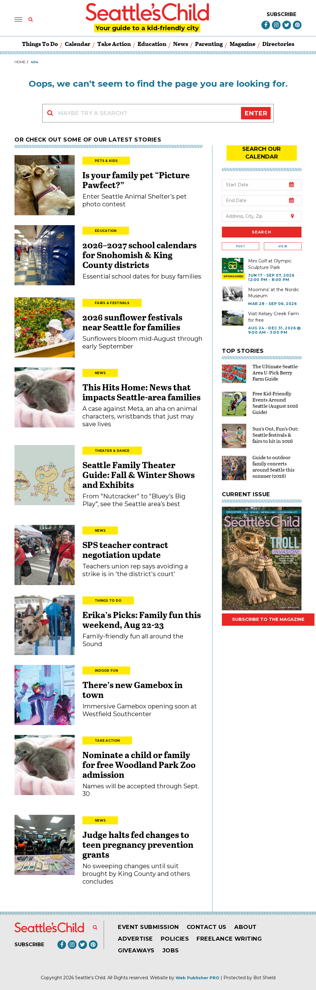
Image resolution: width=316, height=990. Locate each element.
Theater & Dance (112, 451)
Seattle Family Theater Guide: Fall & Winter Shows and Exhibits (138, 475)
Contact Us (207, 927)
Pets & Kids (106, 161)
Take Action (114, 43)
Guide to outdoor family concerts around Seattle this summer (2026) (273, 466)
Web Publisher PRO (197, 977)
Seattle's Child (90, 977)
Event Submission (148, 927)
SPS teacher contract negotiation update (125, 549)
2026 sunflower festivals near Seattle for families (132, 322)
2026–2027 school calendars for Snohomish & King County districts (139, 255)
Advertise (135, 938)
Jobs (170, 950)
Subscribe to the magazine (268, 619)
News (180, 43)
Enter (255, 113)
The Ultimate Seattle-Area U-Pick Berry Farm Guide (275, 372)
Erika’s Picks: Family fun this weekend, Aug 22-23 (141, 619)
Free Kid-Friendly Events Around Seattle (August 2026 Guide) (275, 402)
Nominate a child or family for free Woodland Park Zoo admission (139, 765)
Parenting (209, 43)
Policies (175, 938)
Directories (278, 43)
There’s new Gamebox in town (132, 690)
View (282, 246)
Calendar (77, 43)
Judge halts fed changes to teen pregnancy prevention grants (137, 844)
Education (152, 43)
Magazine (243, 43)
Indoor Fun (106, 671)
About (245, 927)
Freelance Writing (229, 938)
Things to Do (40, 43)
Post (240, 246)
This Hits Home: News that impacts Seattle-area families (141, 392)
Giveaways (136, 950)
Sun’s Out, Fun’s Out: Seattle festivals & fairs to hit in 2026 (275, 434)
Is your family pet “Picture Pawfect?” (136, 180)
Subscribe (281, 14)
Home (20, 62)
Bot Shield (264, 977)
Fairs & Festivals (112, 303)
